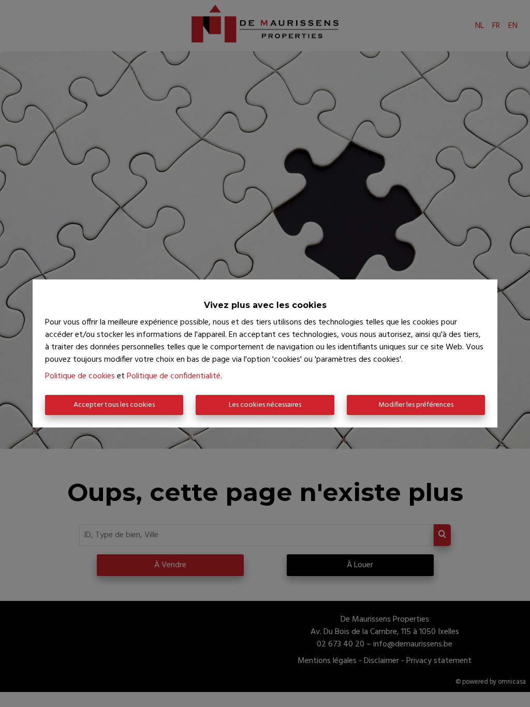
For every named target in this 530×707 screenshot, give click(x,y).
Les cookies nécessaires (265, 405)
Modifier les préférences (415, 405)
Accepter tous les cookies (114, 405)
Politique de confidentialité (173, 376)
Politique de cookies (80, 376)
